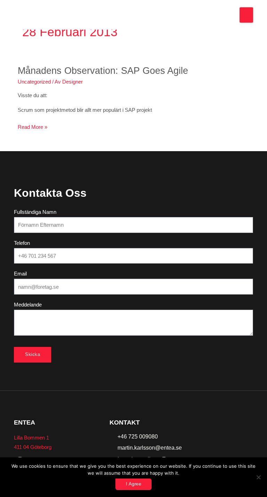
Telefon (22, 243)
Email (20, 274)
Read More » (32, 126)
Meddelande (28, 305)
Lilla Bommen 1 (31, 438)
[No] (258, 477)
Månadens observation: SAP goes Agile (103, 70)
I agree (133, 484)
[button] (246, 15)
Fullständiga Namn (35, 212)
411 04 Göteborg (32, 447)
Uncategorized (34, 82)
